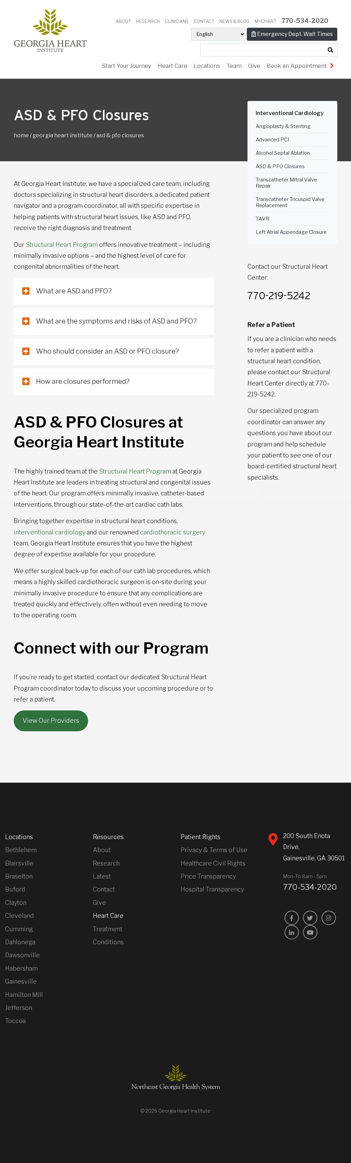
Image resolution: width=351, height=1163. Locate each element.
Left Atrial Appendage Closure (291, 232)
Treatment (107, 929)
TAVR (262, 219)
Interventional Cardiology (290, 113)
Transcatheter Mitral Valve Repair (286, 183)
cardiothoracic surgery (172, 532)
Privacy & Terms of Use (214, 850)
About (123, 21)
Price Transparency (208, 876)
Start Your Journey (126, 65)
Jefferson (18, 1007)
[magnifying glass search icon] (330, 50)
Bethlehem (21, 850)
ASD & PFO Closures (280, 166)
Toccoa (15, 1020)
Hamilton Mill (24, 994)
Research (148, 21)
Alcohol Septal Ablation (283, 153)
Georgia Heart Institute (63, 135)
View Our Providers (51, 720)
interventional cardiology (49, 532)
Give (254, 65)
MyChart (265, 21)
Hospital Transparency (212, 889)
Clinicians (177, 21)
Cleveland (19, 915)
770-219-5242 (279, 295)
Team (234, 65)
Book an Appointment (297, 65)
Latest (102, 876)
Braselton (19, 876)
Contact (204, 21)
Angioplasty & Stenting (283, 126)
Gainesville (21, 981)
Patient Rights (200, 836)
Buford (15, 889)
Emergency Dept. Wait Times (294, 34)
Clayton (15, 902)
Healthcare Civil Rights (213, 863)
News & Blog (234, 21)
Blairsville (19, 863)
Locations (207, 65)
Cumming (19, 929)
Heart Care (172, 65)
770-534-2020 (304, 20)
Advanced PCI (272, 140)
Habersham (21, 968)
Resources (108, 836)
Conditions (108, 942)
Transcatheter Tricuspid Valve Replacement (290, 202)
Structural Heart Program (62, 244)
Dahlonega (20, 942)
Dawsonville (22, 955)
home (21, 135)
